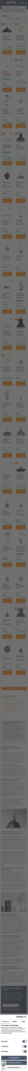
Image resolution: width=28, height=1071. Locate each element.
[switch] (3, 1069)
